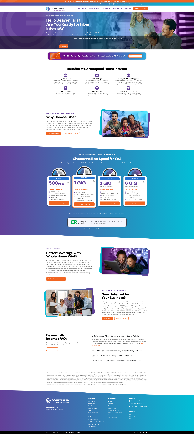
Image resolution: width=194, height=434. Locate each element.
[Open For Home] (85, 8)
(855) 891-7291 (52, 407)
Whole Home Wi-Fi (93, 408)
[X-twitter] (143, 432)
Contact (131, 414)
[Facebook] (134, 432)
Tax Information (112, 417)
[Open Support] (109, 8)
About (110, 401)
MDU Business (92, 426)
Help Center (132, 416)
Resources (111, 406)
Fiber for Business (93, 419)
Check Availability (93, 413)
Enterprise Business (93, 424)
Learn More (102, 223)
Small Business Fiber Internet (96, 422)
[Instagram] (140, 432)
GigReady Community (114, 410)
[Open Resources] (121, 8)
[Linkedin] (137, 432)
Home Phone (91, 406)
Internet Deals (91, 403)
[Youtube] (146, 432)
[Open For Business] (98, 8)
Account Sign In (139, 4)
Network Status (133, 419)
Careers (110, 403)
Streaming (90, 410)
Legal (109, 415)
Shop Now (124, 1)
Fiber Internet (91, 401)
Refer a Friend (112, 408)
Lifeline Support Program (115, 413)
